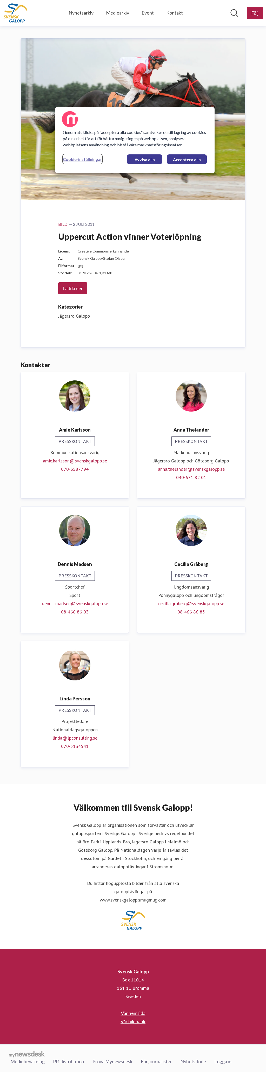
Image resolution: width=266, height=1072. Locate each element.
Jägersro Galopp (74, 316)
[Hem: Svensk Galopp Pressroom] (15, 13)
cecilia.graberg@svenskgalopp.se (191, 603)
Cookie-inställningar (82, 159)
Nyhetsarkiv (81, 13)
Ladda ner (73, 288)
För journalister (156, 1061)
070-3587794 (75, 469)
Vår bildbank (133, 1021)
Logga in (222, 1061)
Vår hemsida (133, 1013)
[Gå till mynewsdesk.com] (27, 1054)
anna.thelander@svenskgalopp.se (191, 469)
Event (148, 13)
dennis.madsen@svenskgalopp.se (75, 603)
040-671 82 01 (191, 477)
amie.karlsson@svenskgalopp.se (75, 461)
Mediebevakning (27, 1061)
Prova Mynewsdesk (112, 1061)
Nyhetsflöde (193, 1061)
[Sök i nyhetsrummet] (234, 13)
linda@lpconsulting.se (74, 738)
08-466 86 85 (191, 612)
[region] (135, 140)
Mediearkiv (117, 13)
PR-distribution (68, 1061)
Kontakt (174, 13)
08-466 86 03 (75, 612)
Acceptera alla (187, 159)
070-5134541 (75, 746)
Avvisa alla (145, 159)
